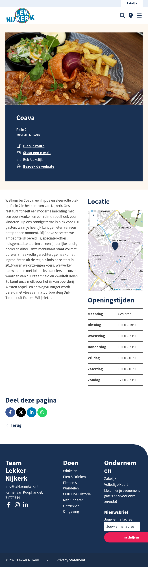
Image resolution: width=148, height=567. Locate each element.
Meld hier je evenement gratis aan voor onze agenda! (122, 496)
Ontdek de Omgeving (71, 509)
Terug (16, 425)
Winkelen (70, 471)
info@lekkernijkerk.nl (21, 486)
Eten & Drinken (74, 476)
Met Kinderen (73, 500)
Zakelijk (132, 3)
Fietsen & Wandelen (71, 485)
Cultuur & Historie (77, 494)
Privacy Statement (70, 560)
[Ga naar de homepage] (20, 15)
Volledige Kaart (116, 484)
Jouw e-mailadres (118, 519)
